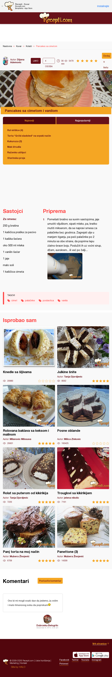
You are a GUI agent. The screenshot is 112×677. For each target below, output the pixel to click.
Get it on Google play (100, 655)
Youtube (85, 660)
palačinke (30, 300)
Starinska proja (16, 157)
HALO (22, 667)
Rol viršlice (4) (15, 130)
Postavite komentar (50, 580)
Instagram (96, 660)
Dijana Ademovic (17, 61)
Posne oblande (83, 415)
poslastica (48, 300)
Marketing (14, 663)
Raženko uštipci (16, 152)
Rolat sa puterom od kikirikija (29, 475)
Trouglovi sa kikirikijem (83, 475)
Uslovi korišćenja (42, 660)
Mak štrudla (14, 146)
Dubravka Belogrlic (47, 625)
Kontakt (23, 663)
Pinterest (64, 664)
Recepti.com (56, 18)
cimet (14, 300)
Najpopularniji (82, 120)
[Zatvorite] (2, 6)
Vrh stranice (99, 643)
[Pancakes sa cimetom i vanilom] (74, 266)
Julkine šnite (83, 354)
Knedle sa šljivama (29, 354)
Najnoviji (29, 120)
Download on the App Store (81, 655)
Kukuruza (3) (14, 141)
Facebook (64, 660)
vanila (65, 300)
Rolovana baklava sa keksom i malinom (29, 415)
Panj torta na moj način (29, 534)
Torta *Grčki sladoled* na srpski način (29, 135)
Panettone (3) (83, 534)
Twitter (75, 660)
